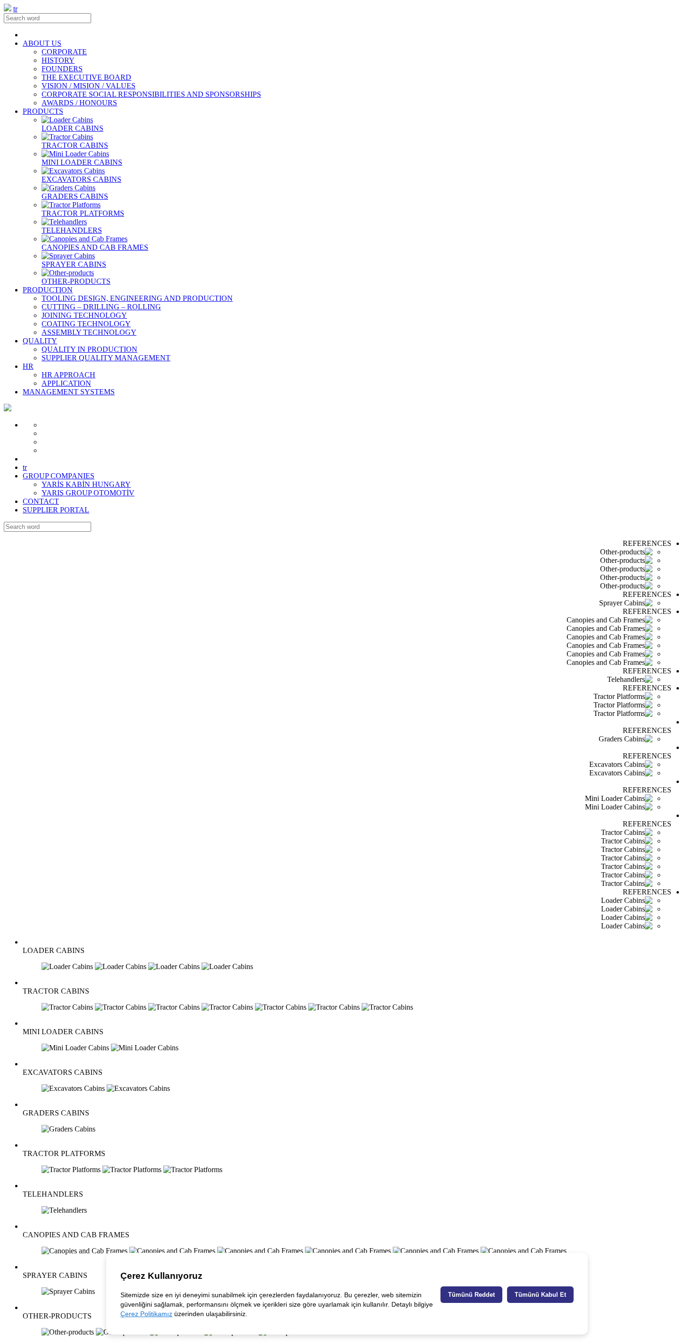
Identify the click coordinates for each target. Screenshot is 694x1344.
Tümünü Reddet (471, 1294)
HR (28, 366)
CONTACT (41, 501)
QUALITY (40, 341)
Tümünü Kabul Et (540, 1294)
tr (15, 9)
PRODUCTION (48, 290)
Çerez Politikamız (146, 1314)
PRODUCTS (43, 111)
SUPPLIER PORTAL (56, 510)
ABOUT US (42, 43)
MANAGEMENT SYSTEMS (69, 392)
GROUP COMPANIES (58, 476)
